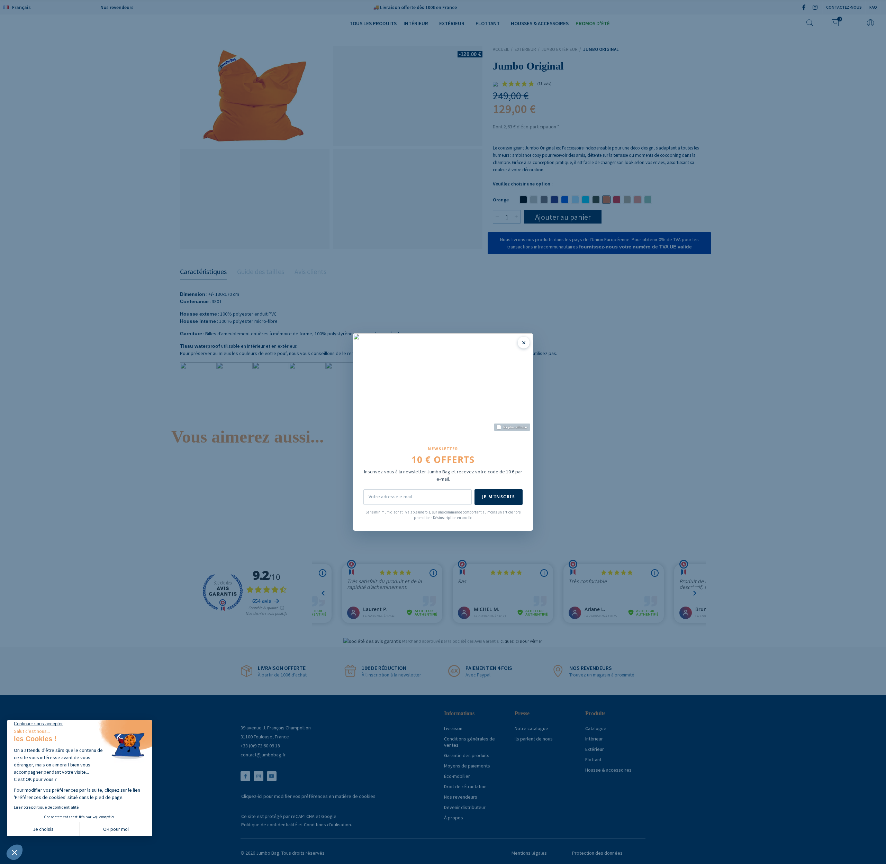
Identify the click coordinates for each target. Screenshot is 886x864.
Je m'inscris (498, 497)
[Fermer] (524, 342)
